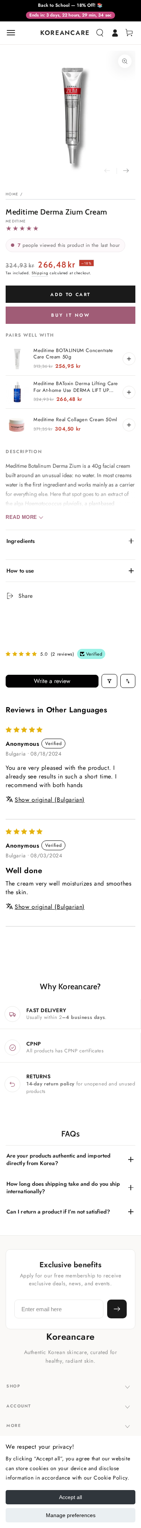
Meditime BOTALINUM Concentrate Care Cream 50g (73, 353)
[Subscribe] (117, 1309)
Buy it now (70, 315)
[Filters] (109, 681)
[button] (99, 32)
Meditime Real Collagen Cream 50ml (75, 419)
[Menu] (11, 33)
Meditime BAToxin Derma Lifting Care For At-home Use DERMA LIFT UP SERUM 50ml (75, 386)
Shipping (40, 273)
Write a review (52, 681)
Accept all (70, 1497)
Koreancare (70, 1336)
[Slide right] (126, 171)
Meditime (16, 221)
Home (12, 194)
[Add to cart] (129, 358)
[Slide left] (107, 171)
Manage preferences (71, 1515)
